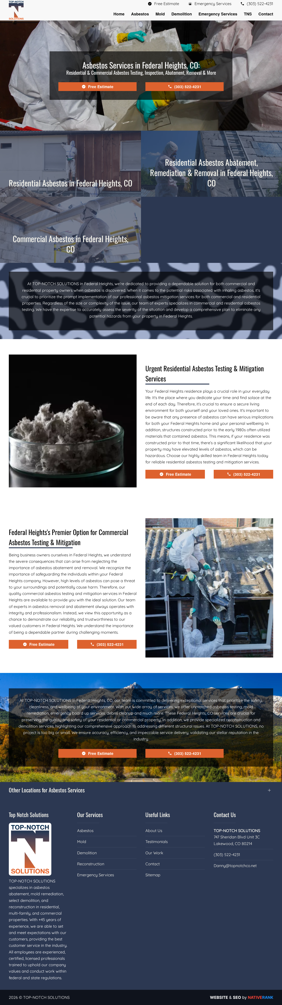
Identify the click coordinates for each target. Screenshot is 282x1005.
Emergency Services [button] (218, 14)
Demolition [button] (181, 14)
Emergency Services (95, 874)
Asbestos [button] (140, 14)
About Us (153, 830)
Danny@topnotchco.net (235, 865)
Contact (265, 14)
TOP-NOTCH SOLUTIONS (237, 830)
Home (118, 14)
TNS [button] (248, 14)
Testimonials (156, 841)
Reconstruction (90, 863)
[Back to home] (16, 10)
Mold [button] (160, 14)
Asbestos (85, 830)
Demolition (87, 852)
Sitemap (152, 874)
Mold (81, 841)
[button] (209, 3)
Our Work (154, 852)
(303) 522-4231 (227, 854)
